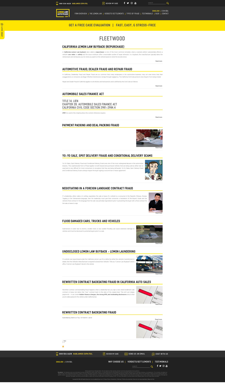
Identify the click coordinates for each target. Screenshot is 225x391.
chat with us (162, 354)
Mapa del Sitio (151, 379)
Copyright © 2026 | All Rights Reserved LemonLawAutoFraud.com (88, 379)
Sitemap (119, 379)
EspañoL (165, 11)
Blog (158, 14)
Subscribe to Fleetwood (63, 346)
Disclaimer (113, 379)
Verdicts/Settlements (114, 14)
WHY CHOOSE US (116, 362)
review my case (111, 3)
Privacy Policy (107, 379)
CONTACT (165, 14)
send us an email (137, 354)
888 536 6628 (73, 3)
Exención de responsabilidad (140, 379)
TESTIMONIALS (147, 14)
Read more (158, 61)
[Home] (62, 13)
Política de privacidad (127, 379)
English (156, 11)
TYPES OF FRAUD (133, 14)
